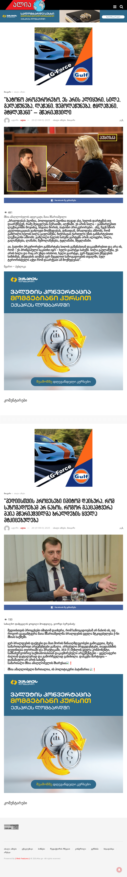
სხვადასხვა (109, 849)
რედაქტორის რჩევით (60, 849)
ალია (23, 120)
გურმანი (95, 849)
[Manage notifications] (119, 869)
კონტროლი (80, 849)
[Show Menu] (114, 7)
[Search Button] (121, 7)
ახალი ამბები (19, 92)
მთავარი (7, 92)
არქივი (7, 852)
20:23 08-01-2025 (41, 120)
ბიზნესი (41, 849)
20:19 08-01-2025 (41, 528)
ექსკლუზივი (27, 849)
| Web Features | (22, 859)
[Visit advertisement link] (63, 58)
